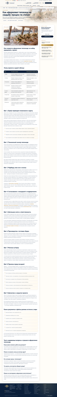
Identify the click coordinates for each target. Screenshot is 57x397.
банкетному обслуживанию (13, 205)
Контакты (45, 386)
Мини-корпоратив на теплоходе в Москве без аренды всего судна (46, 53)
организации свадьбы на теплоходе (12, 225)
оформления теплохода (28, 61)
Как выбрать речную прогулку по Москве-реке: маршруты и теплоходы (47, 50)
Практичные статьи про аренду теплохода (46, 42)
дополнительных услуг (27, 206)
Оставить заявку (47, 34)
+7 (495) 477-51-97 (19, 386)
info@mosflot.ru (50, 0)
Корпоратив (35, 388)
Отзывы (45, 388)
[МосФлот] (7, 386)
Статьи (44, 393)
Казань (47, 0)
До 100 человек (26, 388)
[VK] (50, 395)
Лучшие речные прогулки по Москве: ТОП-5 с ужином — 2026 (47, 47)
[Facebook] (47, 395)
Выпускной (35, 392)
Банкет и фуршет (36, 387)
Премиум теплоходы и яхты (28, 392)
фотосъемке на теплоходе (13, 183)
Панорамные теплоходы (27, 393)
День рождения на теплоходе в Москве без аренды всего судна (47, 56)
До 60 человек (26, 387)
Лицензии (45, 387)
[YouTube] (51, 395)
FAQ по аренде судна (46, 392)
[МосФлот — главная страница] (10, 3)
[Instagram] (48, 395)
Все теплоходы (26, 386)
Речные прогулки (36, 393)
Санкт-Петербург (44, 0)
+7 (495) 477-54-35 (47, 36)
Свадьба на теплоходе (36, 386)
